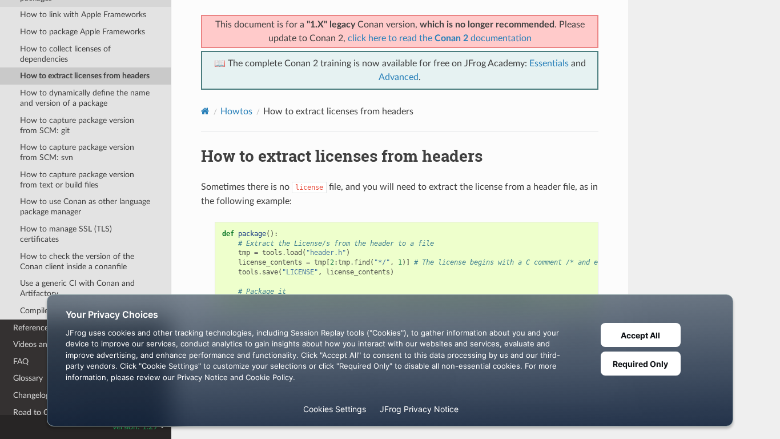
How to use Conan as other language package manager (85, 206)
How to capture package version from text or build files (77, 179)
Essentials (549, 63)
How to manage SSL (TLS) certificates (66, 234)
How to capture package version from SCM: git (77, 125)
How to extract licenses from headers (85, 75)
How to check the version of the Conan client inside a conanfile (77, 261)
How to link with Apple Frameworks (83, 14)
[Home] (205, 111)
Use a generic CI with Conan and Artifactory (77, 288)
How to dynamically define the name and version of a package (85, 98)
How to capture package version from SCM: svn (77, 152)
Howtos (236, 111)
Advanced (399, 77)
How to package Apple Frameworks (82, 31)
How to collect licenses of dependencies (65, 54)
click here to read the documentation (440, 38)
